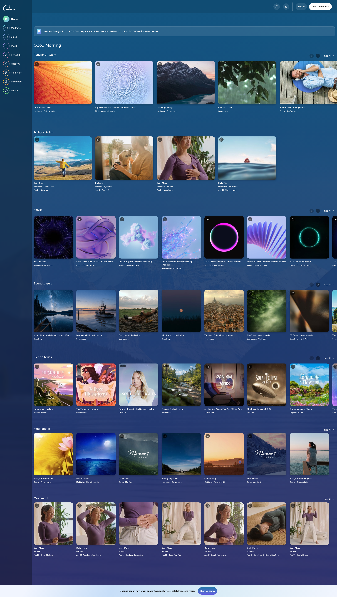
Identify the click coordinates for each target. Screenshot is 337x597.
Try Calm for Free (320, 6)
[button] (184, 31)
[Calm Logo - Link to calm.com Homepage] (9, 8)
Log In (301, 6)
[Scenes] (286, 6)
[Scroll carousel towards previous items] (311, 56)
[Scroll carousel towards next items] (318, 56)
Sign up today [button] (207, 590)
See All (327, 55)
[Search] (276, 6)
